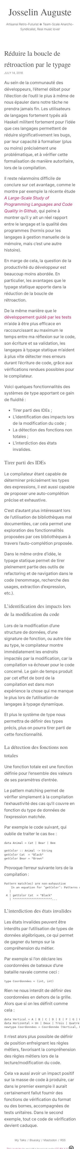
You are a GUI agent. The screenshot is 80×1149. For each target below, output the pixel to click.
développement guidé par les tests (37, 317)
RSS (62, 1140)
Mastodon (50, 1140)
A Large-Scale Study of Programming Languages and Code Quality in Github (38, 204)
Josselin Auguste (40, 12)
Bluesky (35, 1140)
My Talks (20, 1140)
